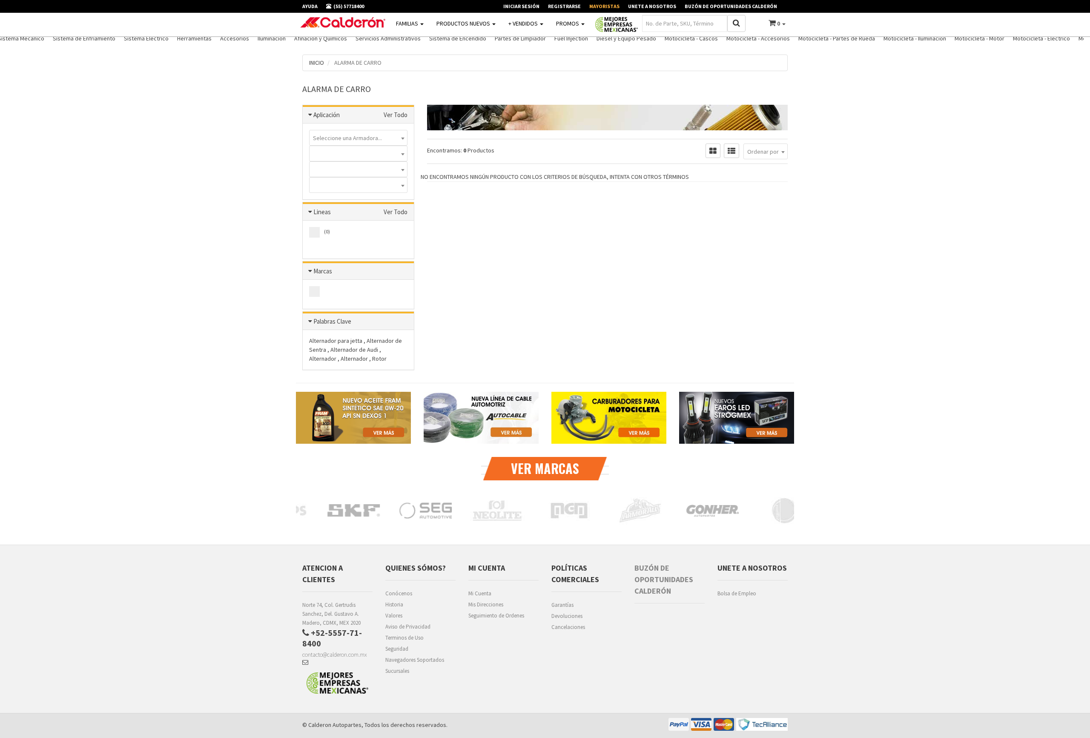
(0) (327, 231)
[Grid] (713, 151)
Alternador (323, 358)
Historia (394, 604)
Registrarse (564, 6)
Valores (393, 615)
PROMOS (568, 23)
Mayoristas (604, 6)
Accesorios (234, 38)
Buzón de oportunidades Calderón (731, 6)
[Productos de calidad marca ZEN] (781, 511)
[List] (731, 151)
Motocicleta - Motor (979, 38)
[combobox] (358, 138)
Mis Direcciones (485, 604)
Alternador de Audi (354, 349)
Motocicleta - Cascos (691, 38)
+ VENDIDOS (523, 23)
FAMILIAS (407, 23)
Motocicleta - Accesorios (758, 38)
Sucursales (397, 671)
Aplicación (326, 115)
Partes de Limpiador (520, 38)
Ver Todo (395, 115)
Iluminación (272, 38)
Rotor (379, 358)
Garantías (562, 605)
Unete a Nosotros (652, 6)
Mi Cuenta (479, 593)
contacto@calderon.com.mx (334, 654)
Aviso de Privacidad (407, 626)
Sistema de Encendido (457, 38)
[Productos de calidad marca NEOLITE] (422, 511)
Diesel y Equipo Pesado (626, 38)
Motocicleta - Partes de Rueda (836, 38)
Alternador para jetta (336, 341)
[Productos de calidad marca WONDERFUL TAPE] (709, 511)
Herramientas (194, 38)
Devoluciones (566, 616)
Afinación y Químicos (320, 38)
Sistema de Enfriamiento (84, 38)
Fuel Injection (571, 38)
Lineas (322, 212)
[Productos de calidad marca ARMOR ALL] (565, 511)
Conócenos (398, 593)
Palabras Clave (332, 321)
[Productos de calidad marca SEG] (350, 511)
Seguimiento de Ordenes (496, 615)
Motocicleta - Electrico (1041, 38)
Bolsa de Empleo (736, 593)
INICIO (316, 62)
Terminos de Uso (404, 637)
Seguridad (396, 648)
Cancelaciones (568, 627)
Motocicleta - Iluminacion (914, 38)
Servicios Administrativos (388, 38)
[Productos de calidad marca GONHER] (637, 511)
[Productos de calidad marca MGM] (494, 511)
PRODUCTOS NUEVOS (463, 23)
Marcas (322, 271)
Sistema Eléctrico (146, 38)
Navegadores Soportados (414, 659)
